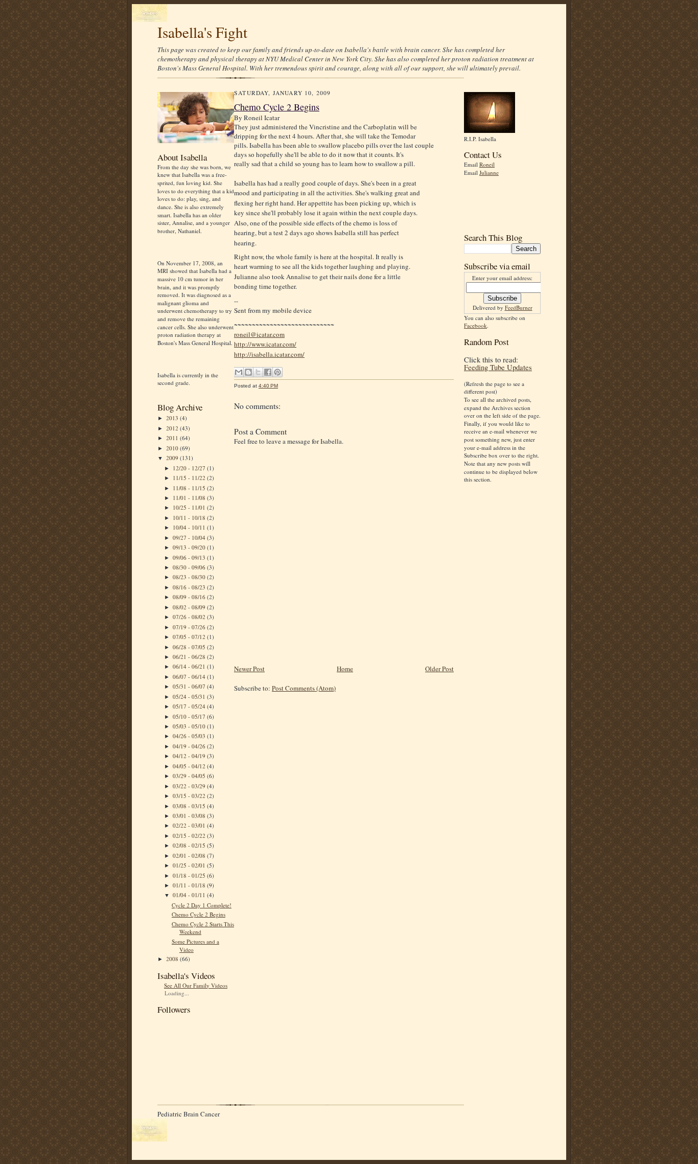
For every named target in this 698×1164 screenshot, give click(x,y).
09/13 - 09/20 (190, 547)
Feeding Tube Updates (498, 367)
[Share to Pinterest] (277, 372)
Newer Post (249, 668)
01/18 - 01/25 (190, 875)
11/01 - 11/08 (190, 497)
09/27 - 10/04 (190, 537)
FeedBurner (518, 307)
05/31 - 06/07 (190, 686)
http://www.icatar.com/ (265, 344)
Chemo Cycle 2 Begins (198, 914)
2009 (173, 458)
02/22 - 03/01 (190, 825)
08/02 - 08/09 (190, 607)
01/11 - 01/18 (190, 885)
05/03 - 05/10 (190, 726)
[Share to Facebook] (268, 372)
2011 (173, 438)
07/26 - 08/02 (190, 617)
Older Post (439, 668)
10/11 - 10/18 (190, 517)
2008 (173, 959)
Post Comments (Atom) (304, 688)
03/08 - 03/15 (190, 806)
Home (345, 668)
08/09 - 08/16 (190, 597)
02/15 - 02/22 (190, 835)
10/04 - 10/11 (190, 527)
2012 (173, 428)
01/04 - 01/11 (190, 895)
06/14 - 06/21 (190, 666)
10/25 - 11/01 (190, 507)
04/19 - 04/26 (190, 746)
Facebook (475, 325)
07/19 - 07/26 (190, 627)
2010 (173, 448)
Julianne (489, 172)
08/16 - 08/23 (190, 587)
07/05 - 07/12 (190, 637)
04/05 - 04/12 (190, 766)
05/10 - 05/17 (190, 716)
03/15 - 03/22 (190, 796)
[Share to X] (258, 372)
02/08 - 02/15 (190, 845)
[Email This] (239, 372)
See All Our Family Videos (195, 985)
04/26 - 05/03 (190, 736)
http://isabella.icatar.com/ (269, 354)
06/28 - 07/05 (190, 647)
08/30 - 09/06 (190, 567)
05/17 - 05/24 (190, 706)
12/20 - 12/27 (190, 468)
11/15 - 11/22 (190, 478)
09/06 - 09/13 (190, 557)
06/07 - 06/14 (190, 676)
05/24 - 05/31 (190, 696)
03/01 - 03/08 (190, 815)
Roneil (487, 164)
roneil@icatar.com (259, 334)
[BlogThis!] (248, 372)
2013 (173, 418)
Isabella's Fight (202, 32)
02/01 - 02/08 (190, 855)
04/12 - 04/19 (190, 756)
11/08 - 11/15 (190, 488)
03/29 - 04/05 (190, 776)
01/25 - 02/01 (190, 865)
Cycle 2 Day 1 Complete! (201, 905)
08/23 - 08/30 (190, 577)
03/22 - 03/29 (190, 786)
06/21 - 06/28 (190, 656)
